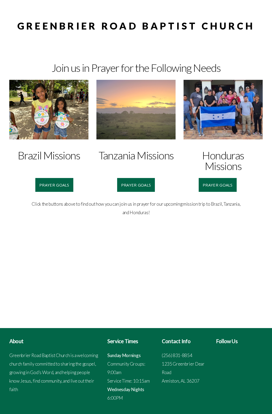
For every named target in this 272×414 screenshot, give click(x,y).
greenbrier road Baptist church (136, 26)
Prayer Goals (54, 185)
